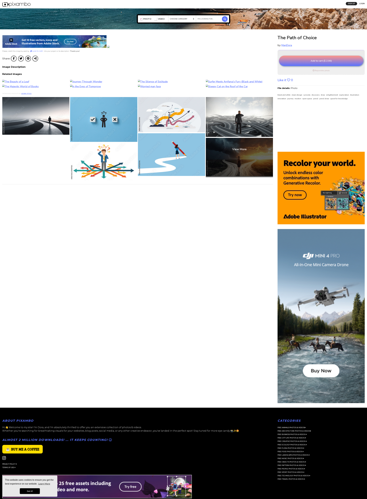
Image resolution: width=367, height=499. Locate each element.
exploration (344, 95)
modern (298, 98)
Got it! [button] (30, 491)
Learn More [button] (44, 483)
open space (307, 98)
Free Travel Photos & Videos (291, 479)
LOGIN (362, 3)
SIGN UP (351, 3)
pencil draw (324, 98)
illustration (354, 95)
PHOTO (147, 19)
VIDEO (161, 19)
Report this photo (322, 70)
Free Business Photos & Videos (292, 434)
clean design (297, 95)
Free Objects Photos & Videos (291, 462)
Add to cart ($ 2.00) (321, 60)
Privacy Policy (9, 464)
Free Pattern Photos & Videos (291, 465)
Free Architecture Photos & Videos (294, 431)
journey (290, 98)
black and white (284, 95)
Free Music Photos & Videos (290, 458)
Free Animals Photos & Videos (291, 428)
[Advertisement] (319, 126)
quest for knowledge (339, 98)
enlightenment (332, 95)
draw (323, 95)
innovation (282, 98)
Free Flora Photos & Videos (290, 448)
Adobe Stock (26, 94)
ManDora (286, 45)
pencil (316, 98)
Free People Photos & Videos (291, 469)
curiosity (307, 95)
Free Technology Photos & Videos (293, 476)
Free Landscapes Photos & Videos (293, 455)
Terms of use (8, 468)
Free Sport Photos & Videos (290, 472)
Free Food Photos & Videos (290, 452)
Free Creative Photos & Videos (292, 441)
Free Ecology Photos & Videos (292, 445)
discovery (316, 95)
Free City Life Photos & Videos (291, 438)
